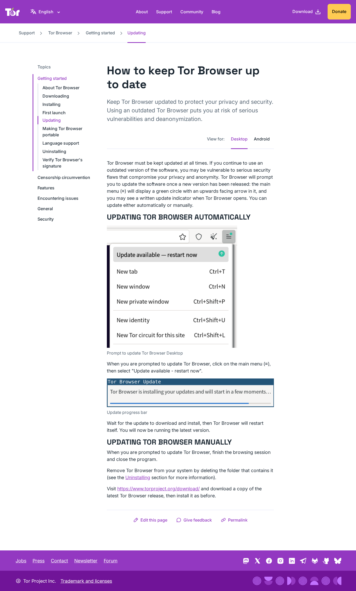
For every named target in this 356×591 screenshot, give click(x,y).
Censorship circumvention (64, 177)
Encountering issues (58, 198)
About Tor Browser (60, 87)
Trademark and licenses (86, 581)
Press (39, 560)
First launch (54, 112)
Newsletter (85, 560)
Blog (216, 11)
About (142, 11)
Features (46, 187)
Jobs (21, 560)
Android (262, 139)
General (45, 208)
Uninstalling (54, 151)
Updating (51, 120)
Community (191, 11)
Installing (51, 104)
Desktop (239, 139)
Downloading (55, 96)
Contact (59, 560)
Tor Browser (60, 32)
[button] (150, 520)
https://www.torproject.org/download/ (158, 488)
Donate (339, 11)
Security (46, 219)
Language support (60, 143)
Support (164, 11)
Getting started (100, 32)
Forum (111, 560)
